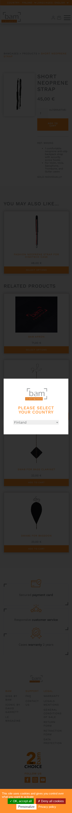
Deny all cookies (52, 801)
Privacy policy (47, 806)
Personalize (26, 806)
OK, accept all (22, 801)
